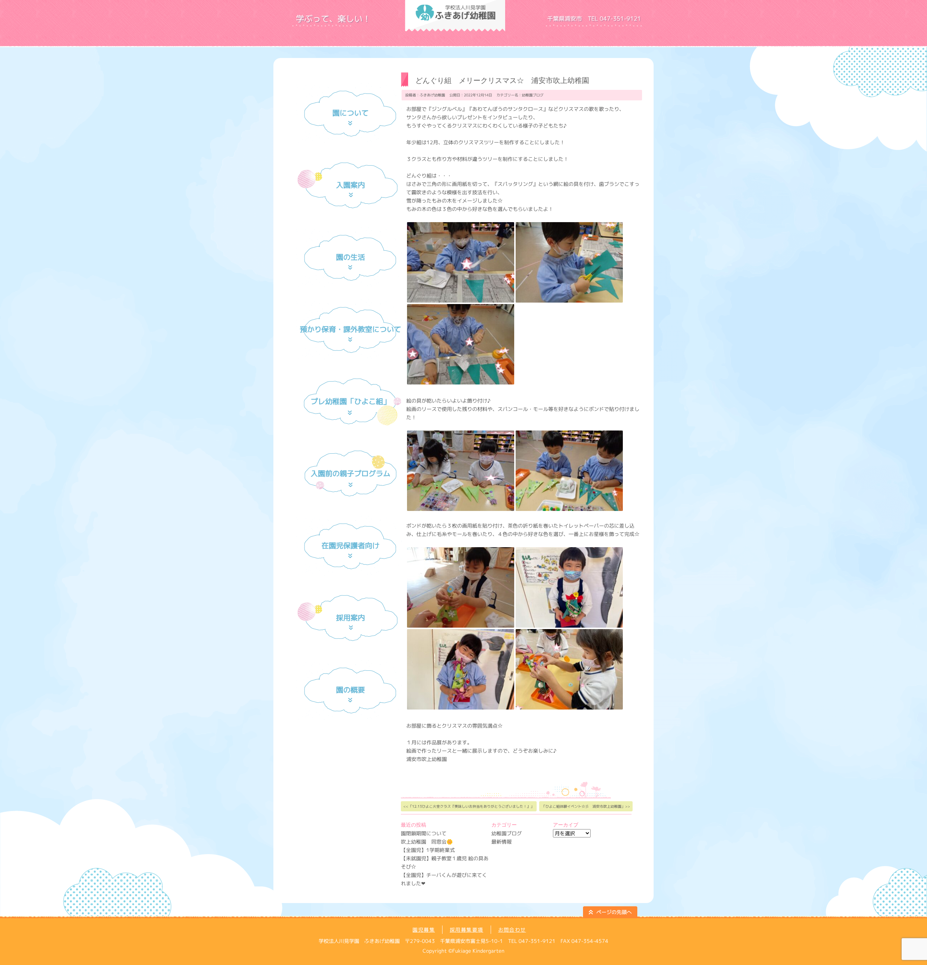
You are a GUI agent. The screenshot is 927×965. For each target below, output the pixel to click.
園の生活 (350, 257)
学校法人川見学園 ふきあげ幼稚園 (546, 29)
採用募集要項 (466, 929)
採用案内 (350, 617)
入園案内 (350, 185)
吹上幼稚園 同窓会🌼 (427, 841)
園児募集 (423, 929)
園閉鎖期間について (423, 833)
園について (350, 113)
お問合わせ (512, 929)
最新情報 (501, 841)
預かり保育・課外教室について (350, 329)
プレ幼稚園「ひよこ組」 (350, 401)
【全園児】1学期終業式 (428, 850)
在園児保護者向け (350, 545)
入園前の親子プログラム (350, 473)
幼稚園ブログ (533, 94)
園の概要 (350, 690)
